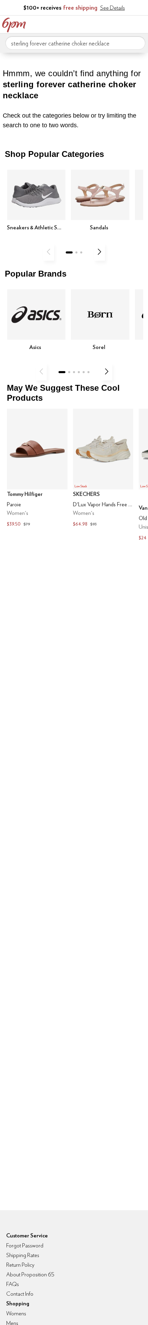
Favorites (112, 23)
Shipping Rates (22, 1255)
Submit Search (137, 42)
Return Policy (20, 1265)
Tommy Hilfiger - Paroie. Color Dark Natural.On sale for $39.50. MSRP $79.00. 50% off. (37, 468)
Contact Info (19, 1294)
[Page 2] (76, 252)
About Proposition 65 (30, 1274)
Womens (16, 1313)
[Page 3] (81, 252)
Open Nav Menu (141, 23)
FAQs (12, 1284)
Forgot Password (24, 1245)
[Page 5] (84, 372)
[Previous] (48, 252)
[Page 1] (69, 252)
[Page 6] (88, 372)
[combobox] (75, 43)
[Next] (99, 252)
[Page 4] (79, 372)
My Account (97, 23)
